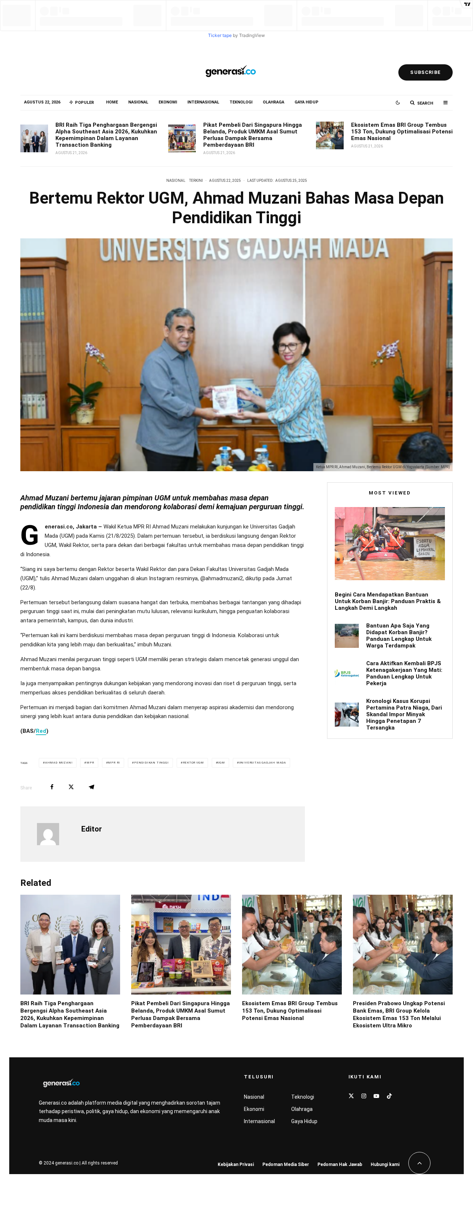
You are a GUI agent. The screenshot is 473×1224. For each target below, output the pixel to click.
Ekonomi (168, 102)
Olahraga (273, 102)
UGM (221, 762)
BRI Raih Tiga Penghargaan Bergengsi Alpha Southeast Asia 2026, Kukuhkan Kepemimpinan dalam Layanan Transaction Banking (106, 135)
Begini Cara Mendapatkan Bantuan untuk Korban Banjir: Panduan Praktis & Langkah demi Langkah (388, 601)
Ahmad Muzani (59, 762)
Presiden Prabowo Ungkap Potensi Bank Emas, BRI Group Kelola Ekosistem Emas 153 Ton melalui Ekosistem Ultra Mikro (399, 1014)
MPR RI (114, 762)
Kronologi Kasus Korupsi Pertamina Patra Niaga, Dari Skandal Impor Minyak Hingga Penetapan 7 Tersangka (404, 714)
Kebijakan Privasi (236, 1164)
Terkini (196, 180)
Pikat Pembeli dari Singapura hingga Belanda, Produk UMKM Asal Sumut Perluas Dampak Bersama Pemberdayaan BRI (252, 135)
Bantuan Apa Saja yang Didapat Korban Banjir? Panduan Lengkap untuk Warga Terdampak (399, 635)
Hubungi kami (385, 1164)
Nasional (138, 102)
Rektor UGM (193, 762)
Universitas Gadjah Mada (262, 762)
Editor (91, 828)
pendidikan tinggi (151, 762)
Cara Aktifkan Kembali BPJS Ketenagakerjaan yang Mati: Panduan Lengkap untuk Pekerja (404, 673)
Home (112, 102)
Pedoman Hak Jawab (339, 1164)
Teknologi (240, 102)
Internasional (203, 102)
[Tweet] (71, 787)
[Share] (52, 787)
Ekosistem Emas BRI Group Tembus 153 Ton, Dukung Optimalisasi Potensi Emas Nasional (402, 132)
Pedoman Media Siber (285, 1164)
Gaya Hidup (307, 102)
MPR (90, 762)
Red (41, 731)
